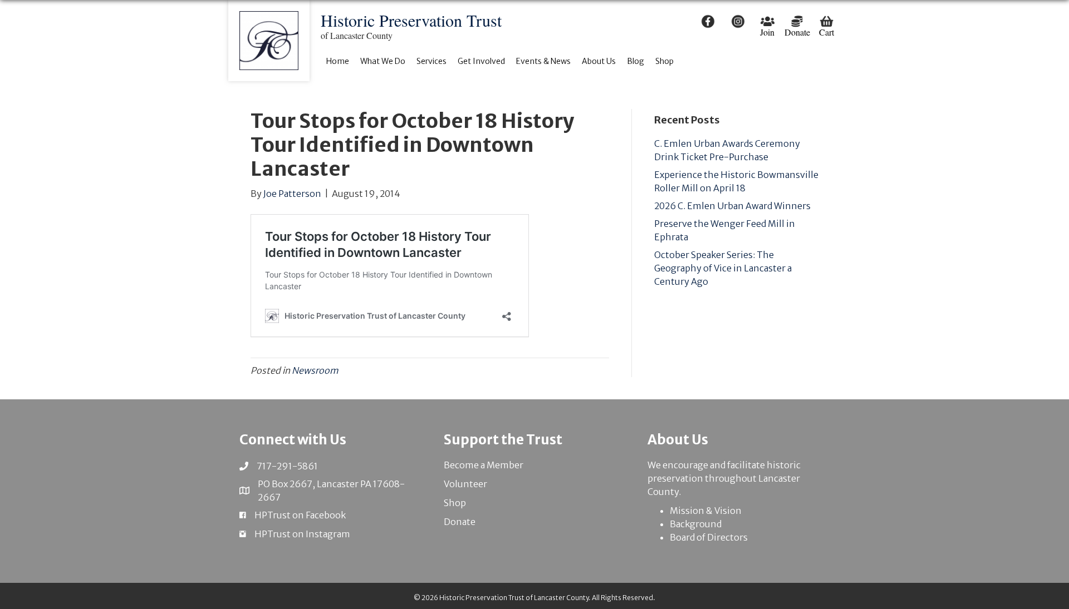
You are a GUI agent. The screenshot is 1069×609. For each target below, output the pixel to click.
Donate (459, 521)
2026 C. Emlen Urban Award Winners (732, 205)
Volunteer (465, 483)
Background (696, 523)
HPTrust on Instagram (302, 533)
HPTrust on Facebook (300, 515)
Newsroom (315, 370)
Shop (455, 502)
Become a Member (483, 465)
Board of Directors (709, 537)
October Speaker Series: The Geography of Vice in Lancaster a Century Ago (723, 268)
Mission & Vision (706, 510)
